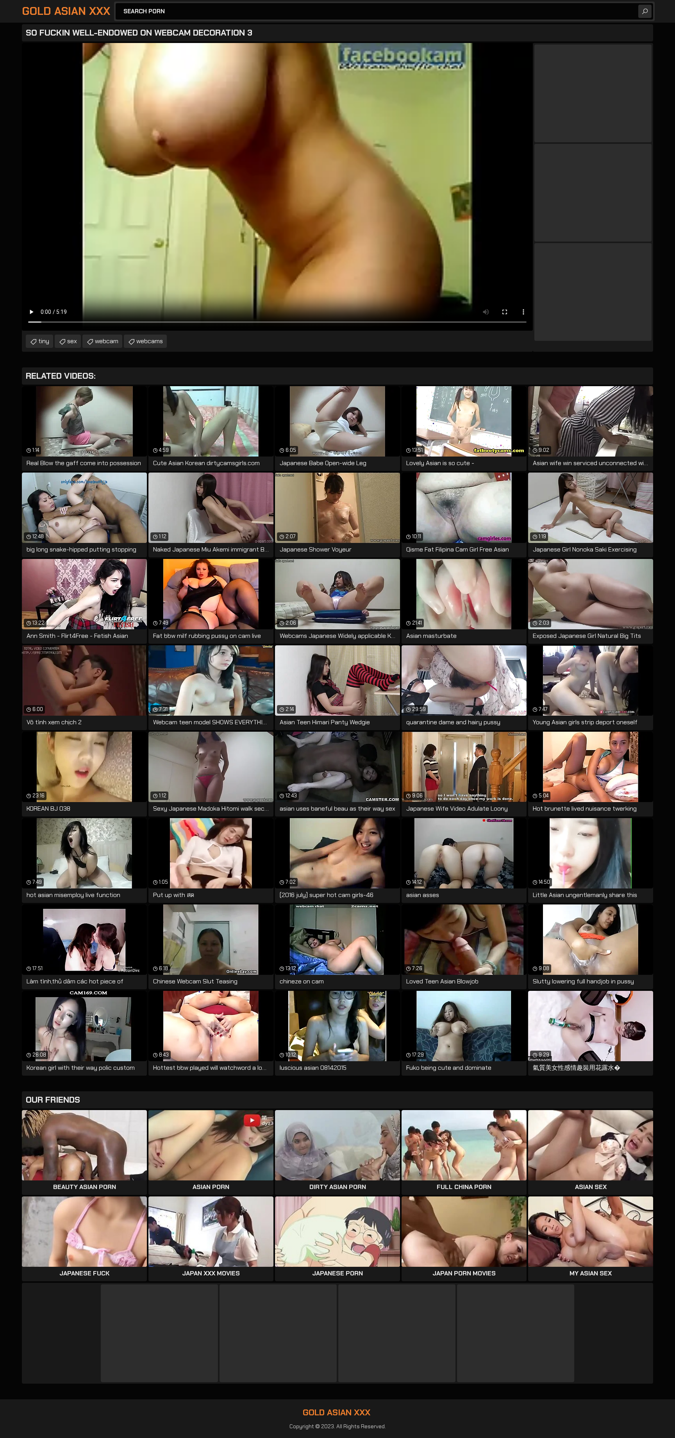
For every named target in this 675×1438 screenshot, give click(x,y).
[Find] (645, 11)
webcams (149, 341)
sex (72, 341)
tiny (43, 341)
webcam (106, 341)
